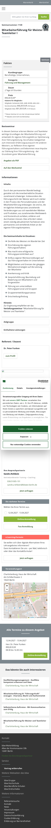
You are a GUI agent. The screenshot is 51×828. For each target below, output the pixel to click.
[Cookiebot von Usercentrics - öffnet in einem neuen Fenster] (38, 381)
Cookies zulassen (25, 429)
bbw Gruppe (9, 780)
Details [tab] (20, 388)
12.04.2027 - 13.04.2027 (18, 512)
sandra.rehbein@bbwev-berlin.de (22, 484)
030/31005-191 (13, 481)
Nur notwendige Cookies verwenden (25, 444)
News (6, 807)
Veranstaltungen (11, 809)
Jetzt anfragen (26, 491)
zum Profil (10, 356)
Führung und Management (17, 82)
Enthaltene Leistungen (14, 330)
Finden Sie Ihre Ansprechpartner (17, 755)
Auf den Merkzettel (13, 168)
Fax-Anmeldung (25, 526)
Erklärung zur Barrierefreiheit (17, 821)
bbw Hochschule (11, 783)
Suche (44, 16)
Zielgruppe (9, 322)
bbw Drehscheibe (12, 789)
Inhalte (7, 184)
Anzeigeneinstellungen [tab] (35, 388)
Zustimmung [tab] (8, 388)
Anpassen (24, 437)
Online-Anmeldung (26, 519)
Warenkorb (28, 2)
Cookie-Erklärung (11, 818)
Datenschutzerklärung (14, 815)
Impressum (9, 812)
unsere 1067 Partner (18, 400)
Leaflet (31, 617)
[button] (27, 602)
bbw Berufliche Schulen (14, 786)
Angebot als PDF (11, 160)
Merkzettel (44, 2)
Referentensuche (11, 801)
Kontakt (7, 804)
